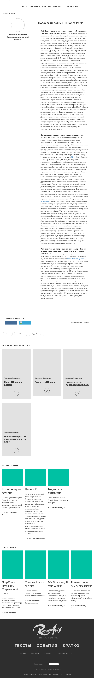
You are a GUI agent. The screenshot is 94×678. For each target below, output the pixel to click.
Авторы (23, 653)
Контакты (35, 653)
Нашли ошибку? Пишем (80, 322)
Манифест (59, 6)
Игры (8, 334)
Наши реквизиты (30, 674)
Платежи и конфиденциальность (50, 674)
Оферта (68, 674)
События (35, 6)
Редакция (72, 6)
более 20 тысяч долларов (76, 259)
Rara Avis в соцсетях (66, 653)
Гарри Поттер (36, 334)
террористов (45, 201)
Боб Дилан (21, 334)
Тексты (23, 6)
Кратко (46, 6)
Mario (73, 157)
